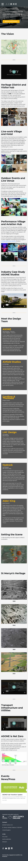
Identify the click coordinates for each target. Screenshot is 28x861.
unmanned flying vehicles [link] (8, 241)
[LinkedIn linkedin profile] (9, 848)
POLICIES (4, 836)
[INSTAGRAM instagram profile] (12, 848)
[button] (14, 72)
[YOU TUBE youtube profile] (6, 848)
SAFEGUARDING (6, 839)
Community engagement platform (11, 855)
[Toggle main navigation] (2, 4)
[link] (14, 793)
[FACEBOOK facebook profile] (3, 848)
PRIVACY (4, 842)
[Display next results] (27, 790)
